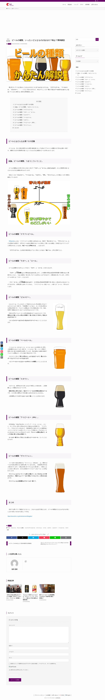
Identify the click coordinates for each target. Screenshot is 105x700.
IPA (9, 527)
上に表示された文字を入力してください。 (19, 669)
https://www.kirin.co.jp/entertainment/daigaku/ (20, 516)
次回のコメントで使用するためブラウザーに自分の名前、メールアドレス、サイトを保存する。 (33, 663)
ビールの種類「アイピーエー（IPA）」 (26, 122)
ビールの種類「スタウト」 (22, 120)
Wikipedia (11, 241)
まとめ (17, 127)
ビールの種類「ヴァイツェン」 (23, 125)
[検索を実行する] (97, 39)
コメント (12, 625)
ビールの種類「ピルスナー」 (23, 114)
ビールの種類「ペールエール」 (23, 117)
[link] (26, 561)
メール (11, 651)
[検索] (98, 1)
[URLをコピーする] (66, 537)
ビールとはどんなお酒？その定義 (24, 104)
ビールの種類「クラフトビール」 (24, 109)
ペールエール (61, 527)
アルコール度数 (20, 527)
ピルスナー (55, 527)
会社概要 (48, 695)
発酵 (8, 529)
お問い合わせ (55, 695)
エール (44, 527)
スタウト (49, 527)
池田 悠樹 (14, 569)
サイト (10, 657)
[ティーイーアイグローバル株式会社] (10, 4)
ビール (9, 43)
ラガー (66, 527)
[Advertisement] (52, 21)
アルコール (13, 527)
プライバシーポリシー (40, 695)
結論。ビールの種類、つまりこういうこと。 (27, 107)
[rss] (96, 1)
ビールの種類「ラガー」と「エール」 (25, 112)
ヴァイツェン (39, 527)
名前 (10, 645)
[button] (11, 537)
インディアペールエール (30, 527)
